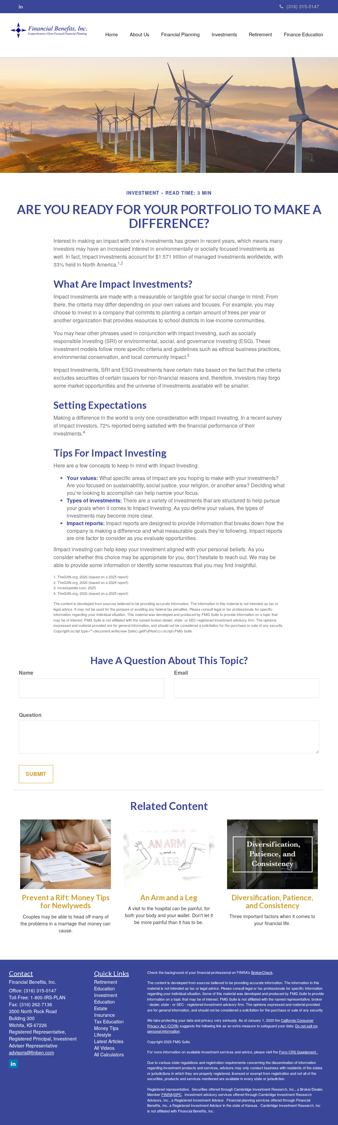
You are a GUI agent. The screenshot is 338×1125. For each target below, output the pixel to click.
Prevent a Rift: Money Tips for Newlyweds (66, 901)
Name (26, 672)
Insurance (104, 1015)
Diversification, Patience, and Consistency (272, 901)
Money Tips (106, 1028)
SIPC (177, 1094)
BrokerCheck (262, 972)
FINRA (166, 1094)
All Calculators (109, 1054)
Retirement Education (105, 985)
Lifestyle (102, 1034)
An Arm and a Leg (168, 897)
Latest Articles (108, 1041)
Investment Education (105, 998)
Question (30, 715)
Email (181, 672)
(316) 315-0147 (303, 6)
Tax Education (109, 1021)
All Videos (104, 1048)
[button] (139, 34)
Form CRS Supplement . (298, 1051)
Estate (100, 1008)
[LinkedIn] (21, 6)
